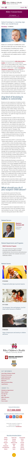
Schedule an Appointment (7, 390)
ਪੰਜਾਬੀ (22, 440)
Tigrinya (22, 447)
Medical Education (5, 378)
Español (5, 439)
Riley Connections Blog (6, 382)
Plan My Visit (4, 393)
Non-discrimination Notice (14, 435)
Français (14, 439)
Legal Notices (4, 384)
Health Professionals (6, 377)
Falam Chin (13, 437)
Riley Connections (14, 12)
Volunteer (3, 399)
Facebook (7, 416)
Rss (20, 416)
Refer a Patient (4, 392)
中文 (6, 444)
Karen (14, 449)
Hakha (14, 444)
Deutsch (14, 440)
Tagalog (22, 445)
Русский (22, 442)
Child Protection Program (9, 246)
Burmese (6, 442)
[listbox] (14, 15)
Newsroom (3, 380)
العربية (5, 440)
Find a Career (4, 401)
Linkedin (14, 416)
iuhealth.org (19, 426)
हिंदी (14, 445)
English (5, 437)
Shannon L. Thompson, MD (20, 224)
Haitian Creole (14, 442)
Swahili (22, 444)
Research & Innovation (6, 375)
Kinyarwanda (22, 437)
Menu (3, 7)
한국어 (22, 439)
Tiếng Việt (22, 449)
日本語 (14, 447)
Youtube (10, 416)
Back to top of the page (14, 455)
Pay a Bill (3, 395)
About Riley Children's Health (8, 373)
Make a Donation (5, 397)
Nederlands (5, 445)
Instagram (17, 416)
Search (22, 7)
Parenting (4, 26)
